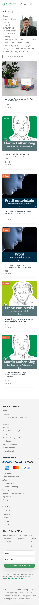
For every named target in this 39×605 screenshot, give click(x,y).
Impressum (6, 497)
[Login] (25, 4)
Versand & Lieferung (10, 487)
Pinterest (5, 521)
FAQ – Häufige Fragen (11, 476)
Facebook (6, 511)
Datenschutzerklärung (15, 578)
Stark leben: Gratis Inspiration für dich (17, 417)
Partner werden (8, 448)
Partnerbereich (8, 451)
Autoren (5, 424)
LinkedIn (5, 518)
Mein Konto (6, 473)
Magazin (5, 414)
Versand (10, 109)
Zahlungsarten (8, 483)
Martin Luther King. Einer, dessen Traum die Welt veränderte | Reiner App (17, 156)
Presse (5, 434)
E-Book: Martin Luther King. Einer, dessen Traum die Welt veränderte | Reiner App (18, 375)
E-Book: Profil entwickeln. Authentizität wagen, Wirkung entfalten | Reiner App (19, 212)
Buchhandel (7, 441)
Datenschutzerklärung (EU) (13, 493)
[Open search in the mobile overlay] (21, 4)
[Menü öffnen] (35, 4)
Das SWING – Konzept (11, 431)
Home (4, 411)
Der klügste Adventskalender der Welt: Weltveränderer (19, 100)
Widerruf (5, 490)
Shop (4, 421)
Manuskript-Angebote (11, 438)
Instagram (6, 514)
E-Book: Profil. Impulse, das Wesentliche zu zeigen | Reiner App (18, 266)
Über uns (6, 427)
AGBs (4, 480)
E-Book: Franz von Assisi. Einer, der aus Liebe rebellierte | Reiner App (19, 320)
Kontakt (5, 500)
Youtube (5, 524)
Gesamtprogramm (9, 444)
